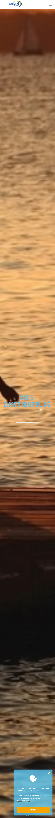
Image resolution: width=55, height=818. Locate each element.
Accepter (33, 810)
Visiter (27, 419)
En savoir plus (23, 800)
